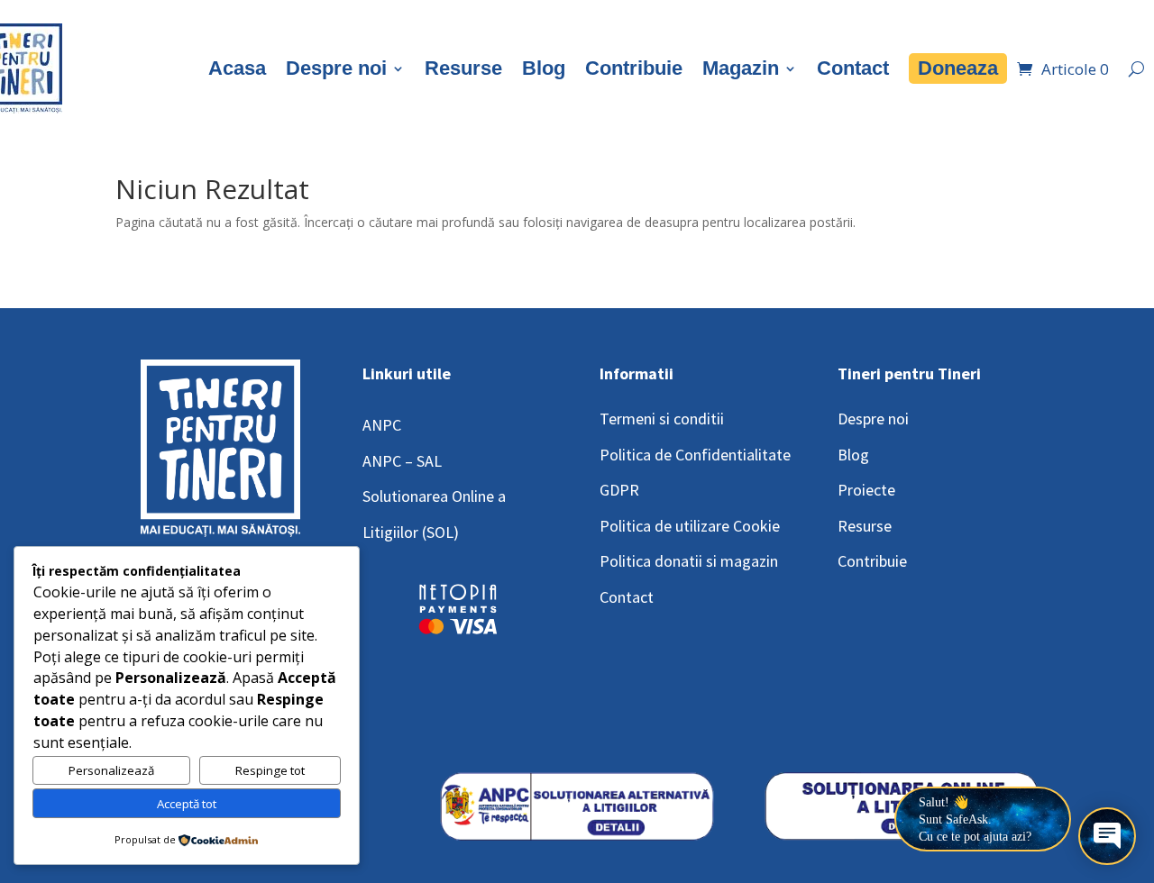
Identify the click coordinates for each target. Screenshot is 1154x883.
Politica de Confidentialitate (695, 454)
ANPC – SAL (402, 461)
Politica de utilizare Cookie (690, 525)
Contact (853, 68)
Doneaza (958, 68)
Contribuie (633, 68)
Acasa (237, 68)
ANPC (381, 424)
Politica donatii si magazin (689, 561)
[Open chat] (1107, 836)
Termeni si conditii (662, 418)
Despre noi (336, 68)
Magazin (740, 68)
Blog (543, 68)
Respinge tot (270, 770)
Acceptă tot (186, 804)
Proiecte (866, 489)
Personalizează (111, 770)
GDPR (619, 489)
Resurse (463, 68)
